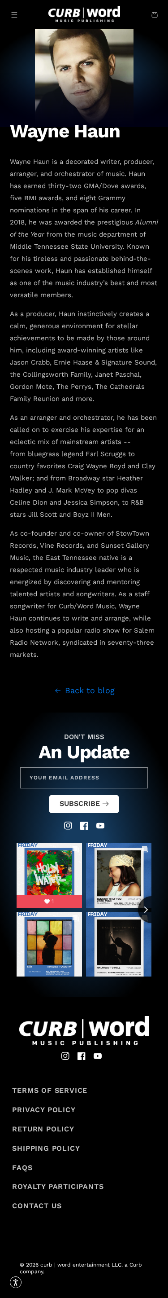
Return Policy (43, 1129)
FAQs (22, 1167)
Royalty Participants (57, 1186)
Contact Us (36, 1205)
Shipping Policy (46, 1148)
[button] (14, 15)
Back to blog (90, 690)
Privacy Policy (43, 1109)
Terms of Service (49, 1090)
